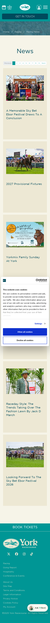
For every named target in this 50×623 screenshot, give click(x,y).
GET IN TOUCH (25, 16)
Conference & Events (13, 576)
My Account (9, 607)
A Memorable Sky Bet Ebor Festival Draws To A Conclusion (24, 114)
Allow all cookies (25, 332)
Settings (38, 324)
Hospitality (8, 572)
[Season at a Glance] (4, 7)
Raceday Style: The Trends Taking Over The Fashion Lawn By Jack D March (23, 409)
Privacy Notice (10, 598)
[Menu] (45, 7)
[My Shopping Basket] (9, 7)
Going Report (10, 567)
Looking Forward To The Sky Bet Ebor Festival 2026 (23, 481)
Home (6, 32)
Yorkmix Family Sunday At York (23, 259)
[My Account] (39, 7)
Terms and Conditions (14, 590)
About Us (8, 582)
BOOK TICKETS (25, 527)
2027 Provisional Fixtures (24, 184)
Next (44, 63)
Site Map (7, 586)
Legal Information (12, 594)
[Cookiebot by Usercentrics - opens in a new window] (36, 280)
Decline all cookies (25, 340)
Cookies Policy (10, 603)
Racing (18, 32)
